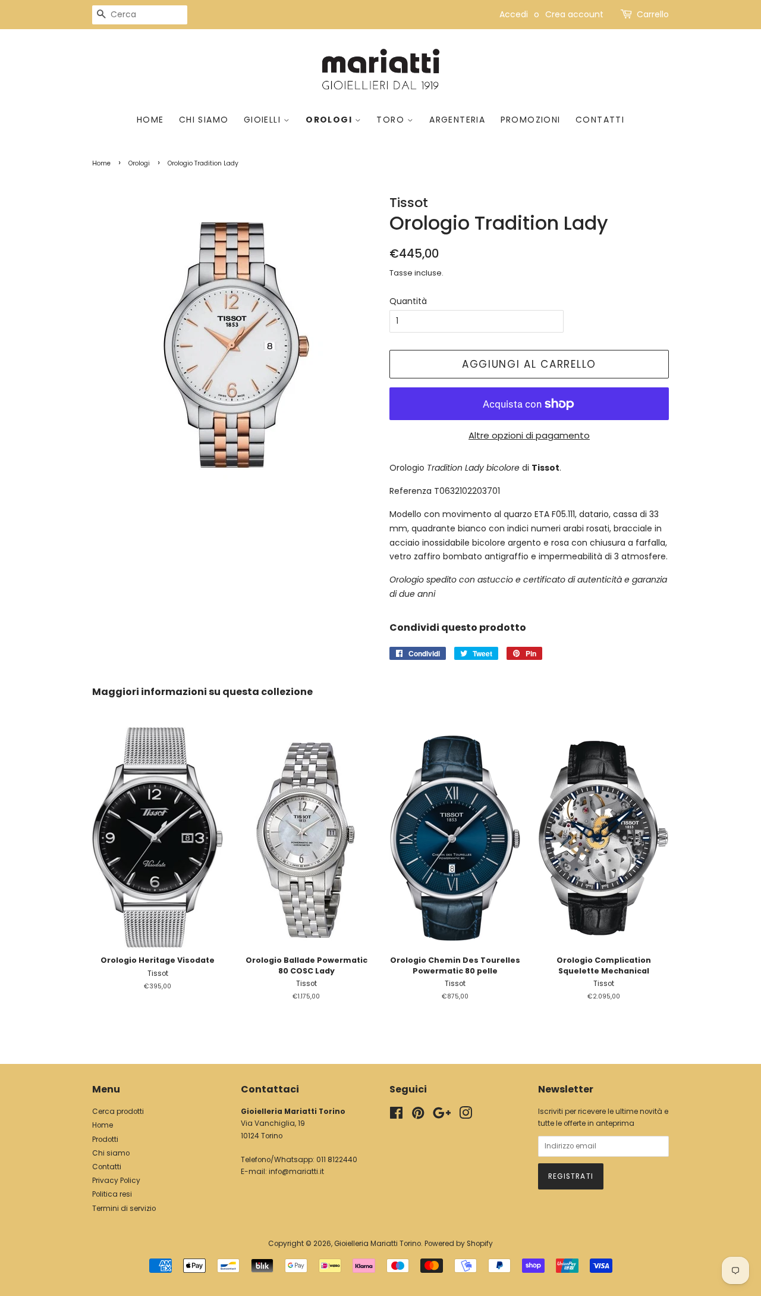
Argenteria (457, 120)
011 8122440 (336, 1159)
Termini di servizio (124, 1208)
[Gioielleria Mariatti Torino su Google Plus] (442, 1115)
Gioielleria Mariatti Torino (377, 1243)
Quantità (408, 301)
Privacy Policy (116, 1180)
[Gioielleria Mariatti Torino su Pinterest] (417, 1115)
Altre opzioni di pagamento (529, 435)
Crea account (574, 14)
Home (150, 120)
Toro (391, 120)
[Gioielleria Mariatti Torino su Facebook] (396, 1115)
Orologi (330, 120)
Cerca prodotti (118, 1111)
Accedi (513, 14)
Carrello (653, 14)
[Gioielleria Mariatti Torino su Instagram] (465, 1115)
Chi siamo (204, 120)
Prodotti (105, 1139)
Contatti (600, 120)
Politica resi (112, 1194)
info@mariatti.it (296, 1171)
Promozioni (531, 120)
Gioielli (264, 120)
